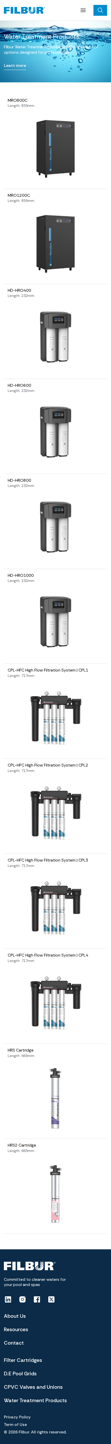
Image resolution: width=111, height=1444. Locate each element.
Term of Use (15, 1424)
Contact (14, 1343)
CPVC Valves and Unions (33, 1387)
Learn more (15, 65)
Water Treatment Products (35, 1400)
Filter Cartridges (23, 1360)
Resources (16, 1329)
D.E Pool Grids (20, 1373)
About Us (15, 1316)
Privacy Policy (17, 1417)
